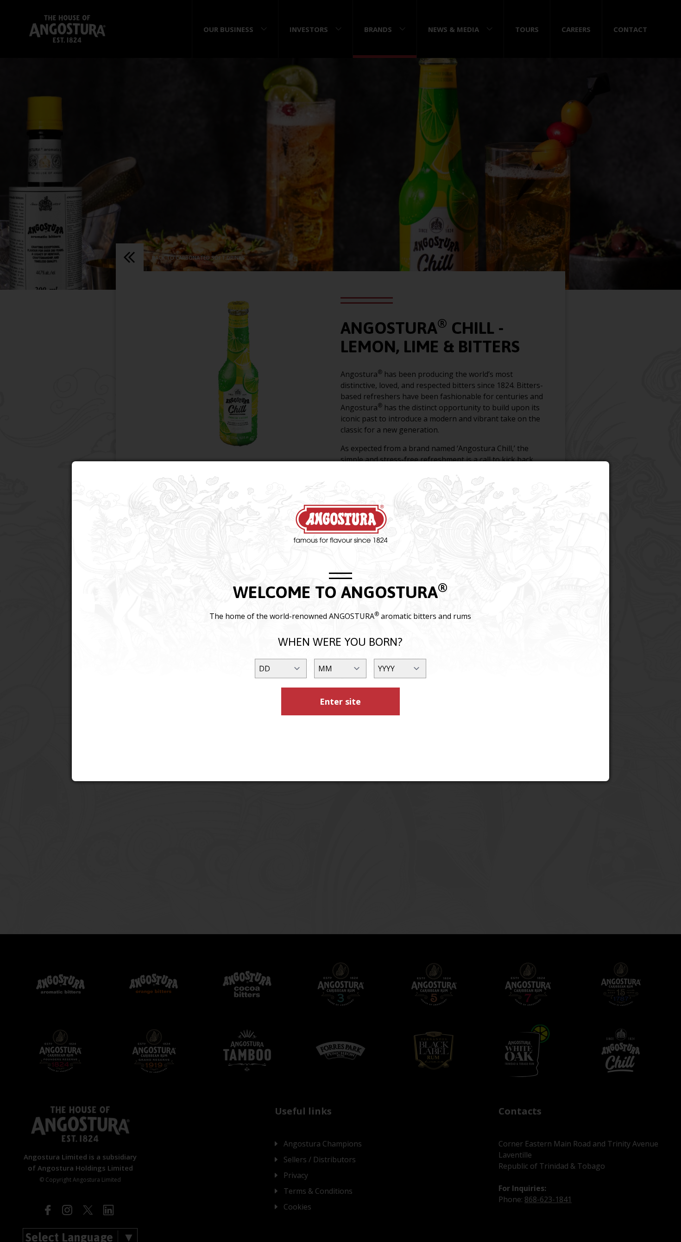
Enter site (340, 701)
